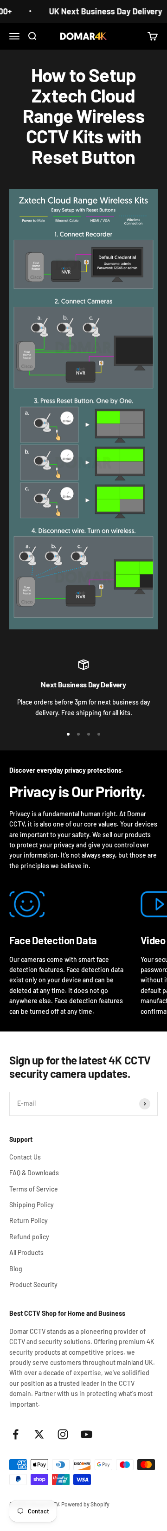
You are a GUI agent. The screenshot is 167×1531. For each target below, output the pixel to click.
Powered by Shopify (85, 1504)
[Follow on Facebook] (15, 1434)
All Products (26, 1252)
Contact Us (25, 1157)
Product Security (33, 1284)
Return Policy (28, 1220)
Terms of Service (33, 1189)
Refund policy (29, 1237)
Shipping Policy (31, 1205)
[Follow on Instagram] (63, 1434)
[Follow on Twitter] (39, 1434)
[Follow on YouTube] (86, 1434)
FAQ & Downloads (34, 1173)
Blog (15, 1269)
